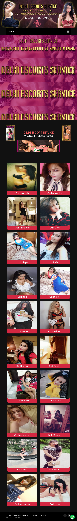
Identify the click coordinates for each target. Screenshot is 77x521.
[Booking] (38, 14)
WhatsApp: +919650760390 (38, 135)
